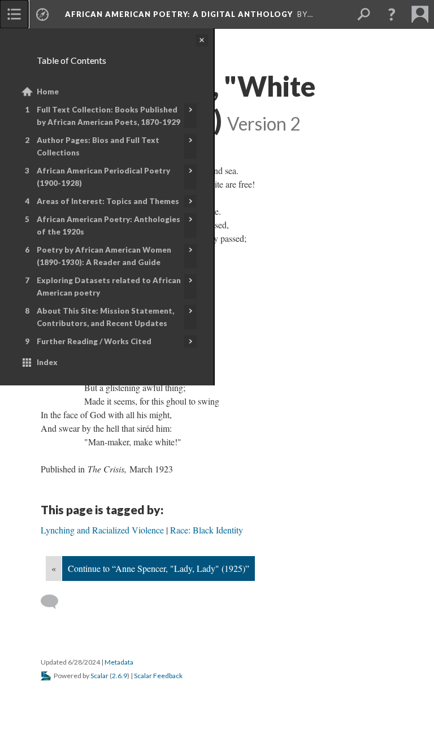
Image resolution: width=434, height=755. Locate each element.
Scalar (99, 675)
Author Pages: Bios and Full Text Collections (98, 146)
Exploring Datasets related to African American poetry (109, 286)
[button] (391, 14)
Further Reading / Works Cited (94, 341)
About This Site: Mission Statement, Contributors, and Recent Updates (105, 317)
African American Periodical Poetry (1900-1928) (103, 177)
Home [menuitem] (48, 91)
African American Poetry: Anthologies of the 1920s (108, 225)
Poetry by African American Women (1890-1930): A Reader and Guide (104, 256)
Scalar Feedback (158, 675)
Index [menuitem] (47, 362)
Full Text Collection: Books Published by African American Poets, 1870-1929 (108, 116)
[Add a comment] (54, 602)
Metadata (119, 662)
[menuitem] (14, 14)
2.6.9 (119, 675)
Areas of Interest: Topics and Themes (108, 201)
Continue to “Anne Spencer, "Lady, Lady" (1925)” (158, 568)
